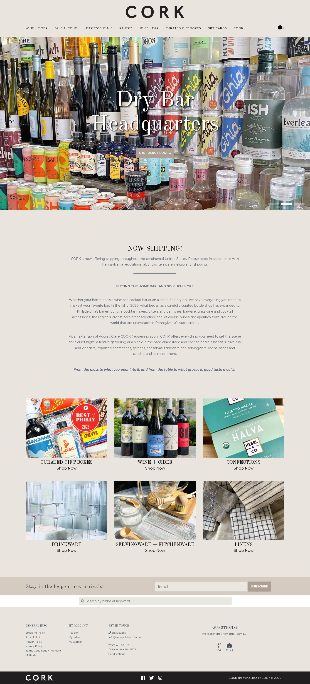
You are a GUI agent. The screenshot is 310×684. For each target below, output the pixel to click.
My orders (74, 637)
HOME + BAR (149, 28)
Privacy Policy (34, 646)
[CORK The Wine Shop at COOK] (155, 12)
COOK (238, 28)
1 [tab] (273, 204)
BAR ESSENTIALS (99, 28)
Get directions (116, 654)
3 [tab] (299, 204)
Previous (14, 124)
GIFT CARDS (217, 28)
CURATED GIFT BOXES (183, 28)
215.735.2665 (118, 632)
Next (295, 124)
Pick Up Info (33, 637)
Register (74, 632)
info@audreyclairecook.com (125, 637)
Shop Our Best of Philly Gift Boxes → (155, 152)
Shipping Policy (35, 632)
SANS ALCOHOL (66, 28)
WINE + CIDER (37, 28)
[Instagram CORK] (160, 678)
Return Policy (34, 641)
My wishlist (75, 641)
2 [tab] (286, 204)
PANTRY (125, 28)
